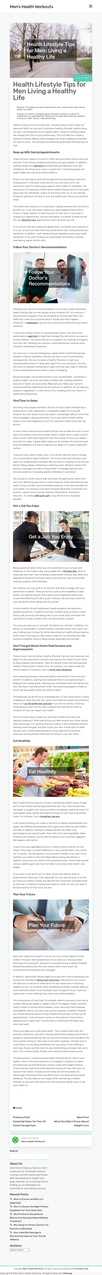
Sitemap (67, 1273)
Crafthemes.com (80, 1269)
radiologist (32, 323)
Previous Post (21, 1117)
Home (19, 1108)
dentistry (39, 166)
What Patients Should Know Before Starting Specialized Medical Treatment (29, 1217)
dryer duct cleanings (61, 669)
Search (14, 1151)
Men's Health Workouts (31, 6)
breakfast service (50, 816)
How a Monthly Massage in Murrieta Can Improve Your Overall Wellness (28, 1236)
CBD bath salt (42, 495)
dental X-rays (29, 220)
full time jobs (70, 571)
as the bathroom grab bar (38, 703)
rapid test (32, 336)
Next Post (83, 1117)
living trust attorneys (48, 980)
